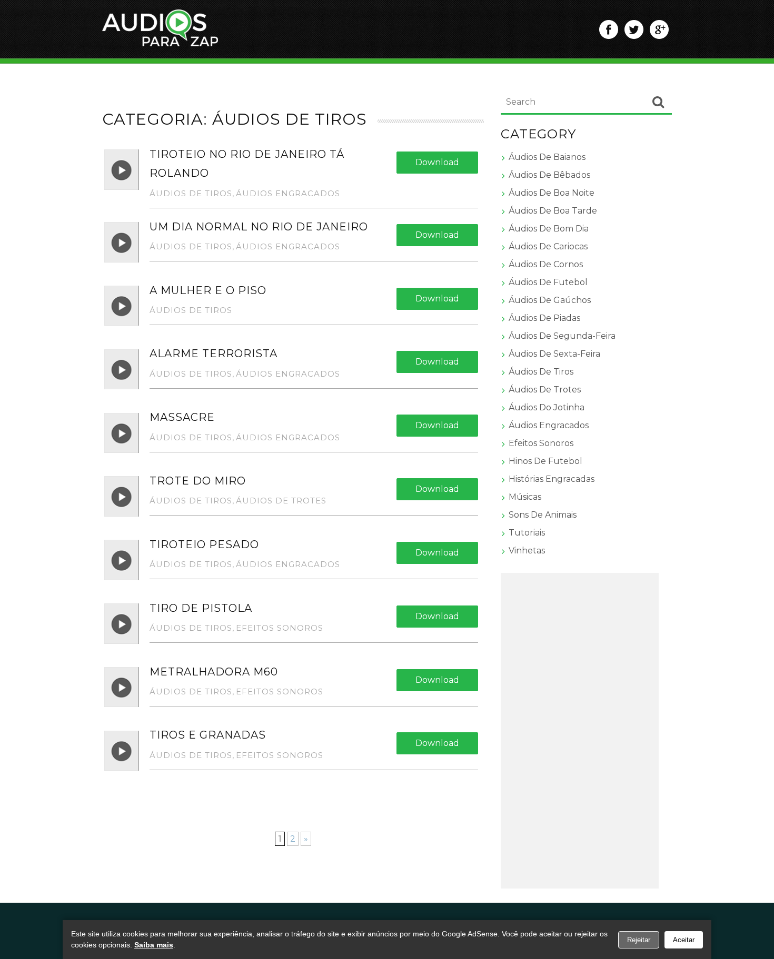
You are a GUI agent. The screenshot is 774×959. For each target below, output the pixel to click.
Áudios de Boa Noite (551, 193)
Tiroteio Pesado (204, 544)
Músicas (525, 497)
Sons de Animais (543, 515)
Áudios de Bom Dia (549, 229)
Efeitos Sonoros (279, 628)
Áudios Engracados (288, 193)
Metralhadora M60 (214, 671)
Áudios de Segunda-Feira (562, 336)
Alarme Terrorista (213, 353)
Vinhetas (527, 551)
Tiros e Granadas (208, 735)
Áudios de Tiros (191, 193)
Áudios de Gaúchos (550, 300)
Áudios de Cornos (546, 264)
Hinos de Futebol (545, 461)
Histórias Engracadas (551, 479)
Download (437, 162)
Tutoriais (527, 533)
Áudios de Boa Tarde (553, 211)
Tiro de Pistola (201, 608)
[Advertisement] (580, 731)
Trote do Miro (198, 481)
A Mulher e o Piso (208, 290)
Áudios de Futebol (548, 282)
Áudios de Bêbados (549, 175)
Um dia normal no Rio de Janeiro (259, 226)
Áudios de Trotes (281, 501)
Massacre (182, 417)
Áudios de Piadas (544, 318)
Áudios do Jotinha (546, 407)
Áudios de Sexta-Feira (554, 354)
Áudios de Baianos (547, 157)
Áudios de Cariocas (548, 246)
